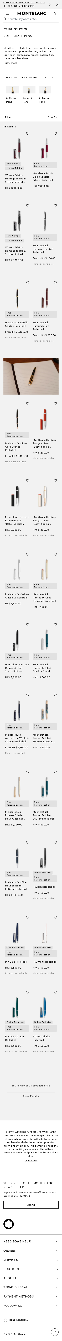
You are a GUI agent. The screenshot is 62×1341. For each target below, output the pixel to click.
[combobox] (31, 20)
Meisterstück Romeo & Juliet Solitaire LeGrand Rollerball (43, 738)
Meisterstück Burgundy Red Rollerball (41, 326)
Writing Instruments (15, 29)
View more (10, 63)
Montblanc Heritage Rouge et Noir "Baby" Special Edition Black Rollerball (17, 521)
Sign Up (31, 1205)
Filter (8, 117)
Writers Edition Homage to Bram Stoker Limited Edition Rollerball (15, 179)
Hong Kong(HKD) (19, 1320)
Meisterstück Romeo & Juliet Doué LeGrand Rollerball (42, 668)
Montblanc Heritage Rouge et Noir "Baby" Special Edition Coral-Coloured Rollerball (44, 444)
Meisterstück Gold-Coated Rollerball (16, 324)
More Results (31, 1096)
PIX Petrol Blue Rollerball (42, 1038)
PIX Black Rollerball (44, 887)
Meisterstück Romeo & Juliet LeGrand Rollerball (43, 815)
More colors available (43, 458)
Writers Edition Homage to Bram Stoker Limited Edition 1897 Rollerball (15, 251)
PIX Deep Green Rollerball (14, 1038)
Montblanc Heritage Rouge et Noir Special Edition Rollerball (17, 668)
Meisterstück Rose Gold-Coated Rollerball (16, 446)
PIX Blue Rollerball (16, 962)
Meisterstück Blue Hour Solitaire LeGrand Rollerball (16, 885)
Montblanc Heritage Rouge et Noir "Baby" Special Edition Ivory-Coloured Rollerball (44, 521)
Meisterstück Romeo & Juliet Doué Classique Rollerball (14, 816)
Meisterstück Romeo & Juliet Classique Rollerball (44, 597)
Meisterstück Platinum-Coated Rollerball (43, 249)
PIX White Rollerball (44, 962)
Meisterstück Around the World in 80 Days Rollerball (17, 738)
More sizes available (43, 264)
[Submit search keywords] (5, 19)
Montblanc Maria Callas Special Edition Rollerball (43, 176)
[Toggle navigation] (7, 13)
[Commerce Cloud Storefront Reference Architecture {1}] (31, 13)
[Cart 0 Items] (56, 16)
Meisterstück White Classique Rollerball (17, 596)
